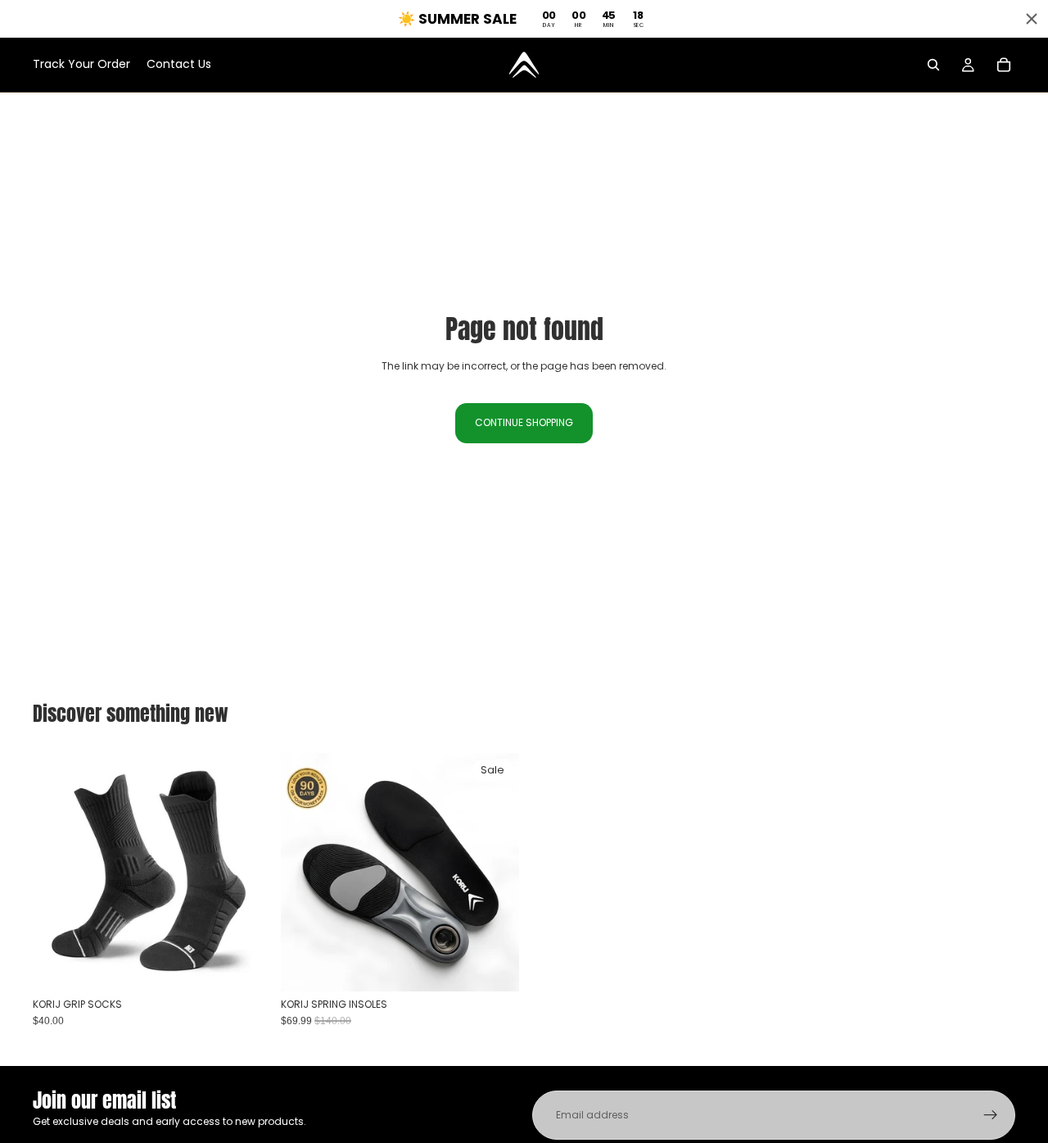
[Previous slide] (305, 873)
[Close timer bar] (1031, 18)
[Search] (933, 65)
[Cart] (1004, 65)
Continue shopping (524, 422)
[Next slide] (494, 873)
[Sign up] (990, 1115)
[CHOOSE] (245, 966)
